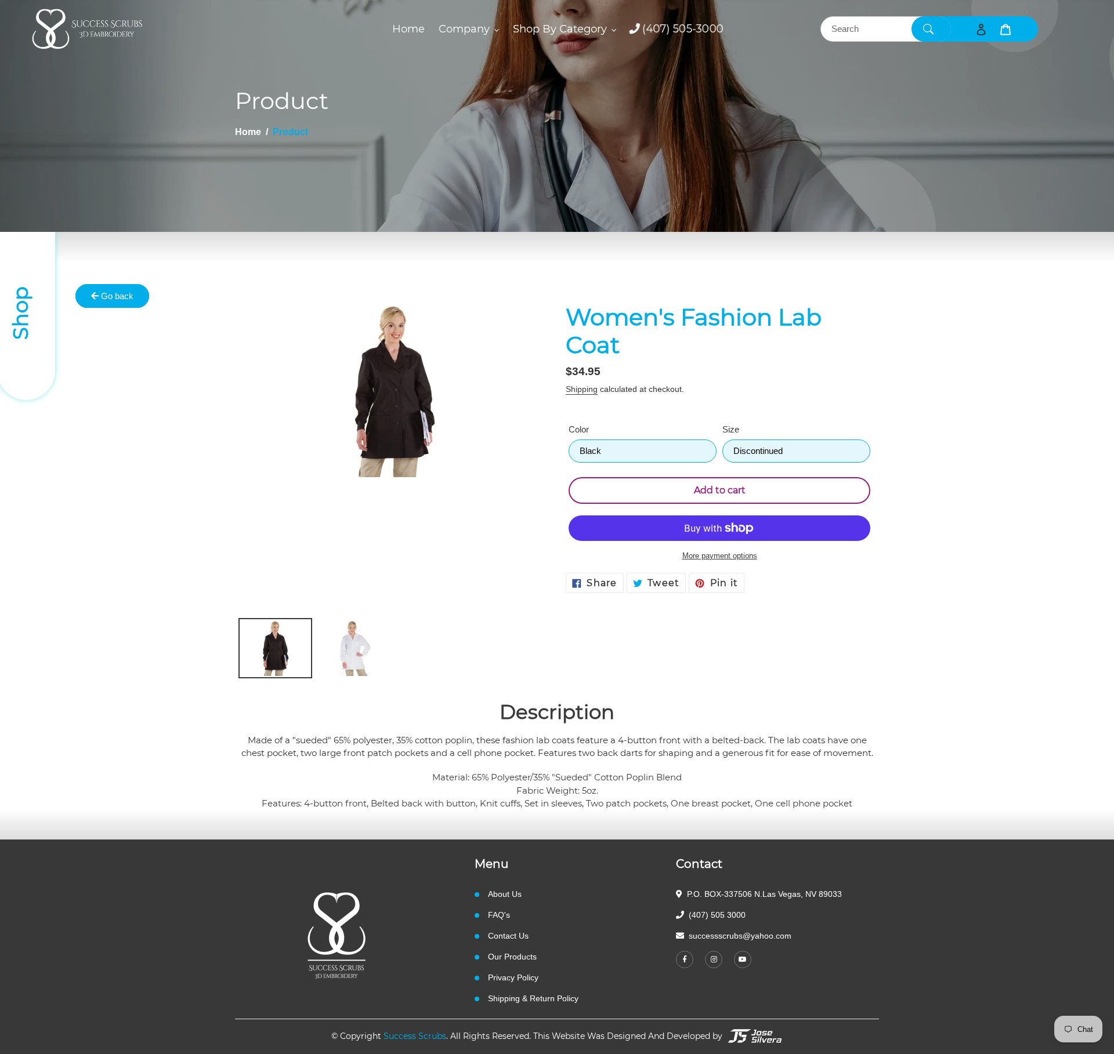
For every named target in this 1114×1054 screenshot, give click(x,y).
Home (248, 132)
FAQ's (499, 914)
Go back (116, 296)
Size (730, 429)
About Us (505, 894)
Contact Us (508, 935)
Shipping (582, 389)
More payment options (719, 555)
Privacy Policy (513, 977)
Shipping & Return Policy (533, 998)
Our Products (512, 956)
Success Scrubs (415, 1036)
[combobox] (885, 29)
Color (579, 429)
